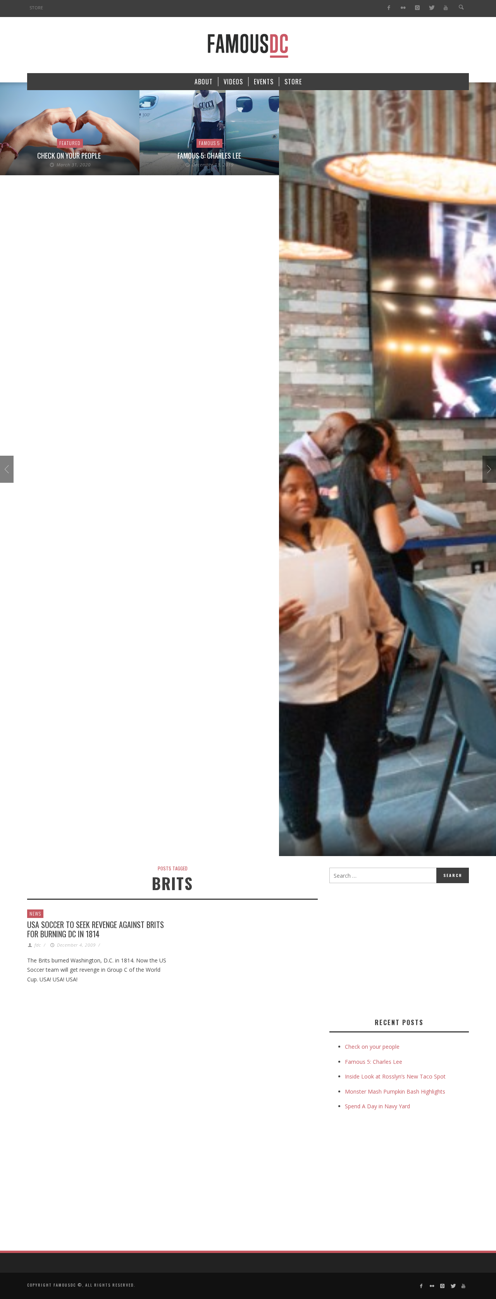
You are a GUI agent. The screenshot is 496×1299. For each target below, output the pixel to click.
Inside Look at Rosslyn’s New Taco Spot (395, 1076)
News (35, 913)
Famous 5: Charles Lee (209, 155)
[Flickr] (403, 8)
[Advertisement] (394, 949)
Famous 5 (209, 143)
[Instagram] (417, 8)
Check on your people (69, 155)
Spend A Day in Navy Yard (377, 1106)
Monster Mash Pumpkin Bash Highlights (395, 1091)
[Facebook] (389, 8)
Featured (70, 143)
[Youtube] (446, 8)
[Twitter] (431, 8)
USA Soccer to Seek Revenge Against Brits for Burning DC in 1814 (95, 929)
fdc (37, 945)
